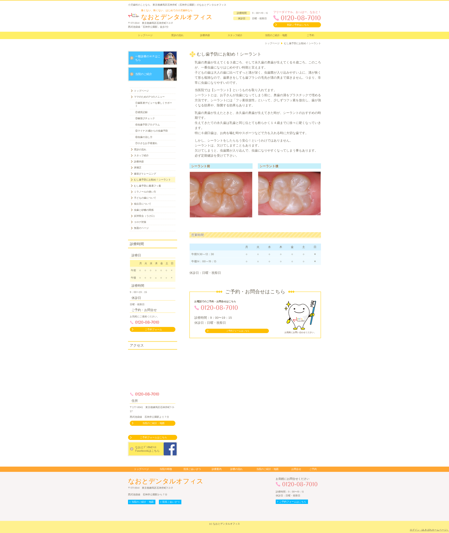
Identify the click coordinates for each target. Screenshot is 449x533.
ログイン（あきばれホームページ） (429, 529)
